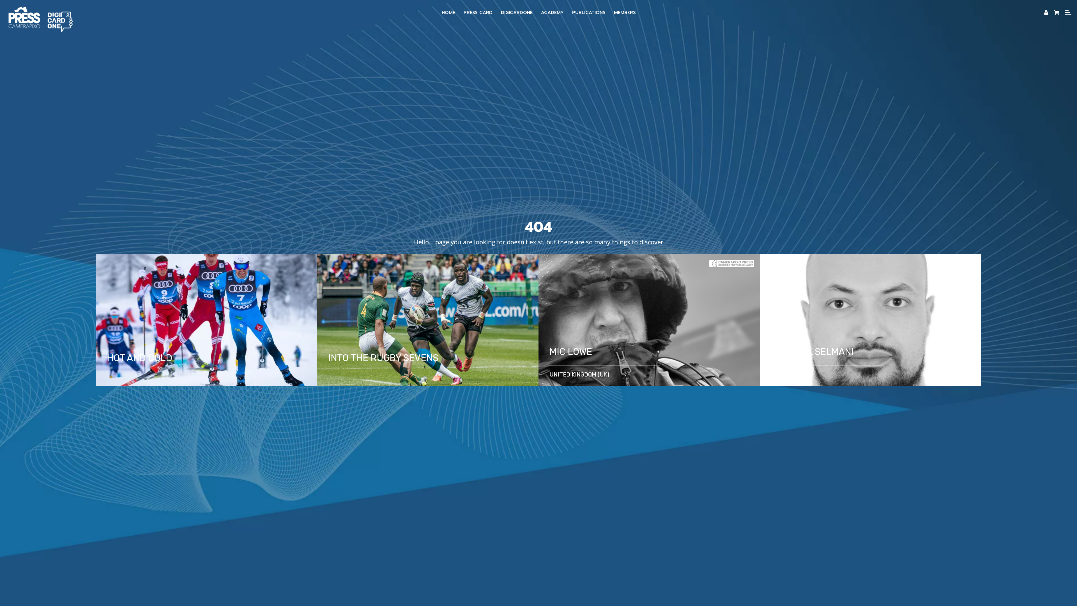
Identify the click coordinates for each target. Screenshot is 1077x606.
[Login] (1046, 12)
